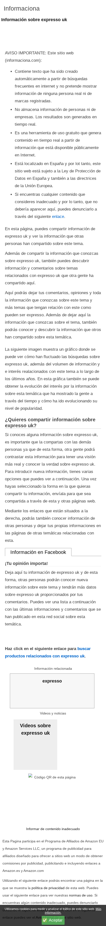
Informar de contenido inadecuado (53, 829)
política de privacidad (48, 888)
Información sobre (34, 19)
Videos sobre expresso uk (35, 729)
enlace (58, 216)
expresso (52, 681)
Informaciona (22, 8)
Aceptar (55, 920)
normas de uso (80, 895)
